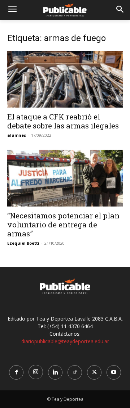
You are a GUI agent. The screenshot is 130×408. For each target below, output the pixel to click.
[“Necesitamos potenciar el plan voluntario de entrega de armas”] (65, 178)
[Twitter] (94, 372)
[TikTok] (75, 372)
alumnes (16, 135)
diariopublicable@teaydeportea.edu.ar (65, 341)
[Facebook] (16, 372)
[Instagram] (36, 372)
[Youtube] (114, 372)
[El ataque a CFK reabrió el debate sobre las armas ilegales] (65, 79)
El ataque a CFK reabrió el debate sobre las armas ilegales (63, 121)
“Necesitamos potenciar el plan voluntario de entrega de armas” (63, 224)
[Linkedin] (55, 372)
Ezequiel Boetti (23, 243)
